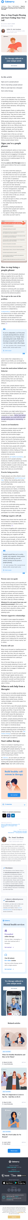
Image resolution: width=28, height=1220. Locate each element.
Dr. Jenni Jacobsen (16, 838)
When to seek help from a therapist (11, 88)
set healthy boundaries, (16, 457)
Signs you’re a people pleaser (10, 82)
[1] (6, 323)
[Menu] (26, 2)
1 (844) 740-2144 (11, 1167)
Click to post (8, 350)
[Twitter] (15, 1190)
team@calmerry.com (14, 1171)
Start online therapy (7, 91)
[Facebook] (8, 1190)
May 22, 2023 (7, 1102)
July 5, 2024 (7, 1142)
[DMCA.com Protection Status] (21, 1176)
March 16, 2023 (8, 1062)
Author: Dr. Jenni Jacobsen (14, 29)
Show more (14, 1151)
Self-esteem (16, 6)
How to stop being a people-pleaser (12, 85)
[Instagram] (12, 1190)
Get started (14, 65)
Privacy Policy (20, 1212)
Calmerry (3, 6)
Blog (9, 6)
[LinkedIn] (19, 1190)
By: (7, 1064)
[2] (12, 525)
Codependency (5, 311)
